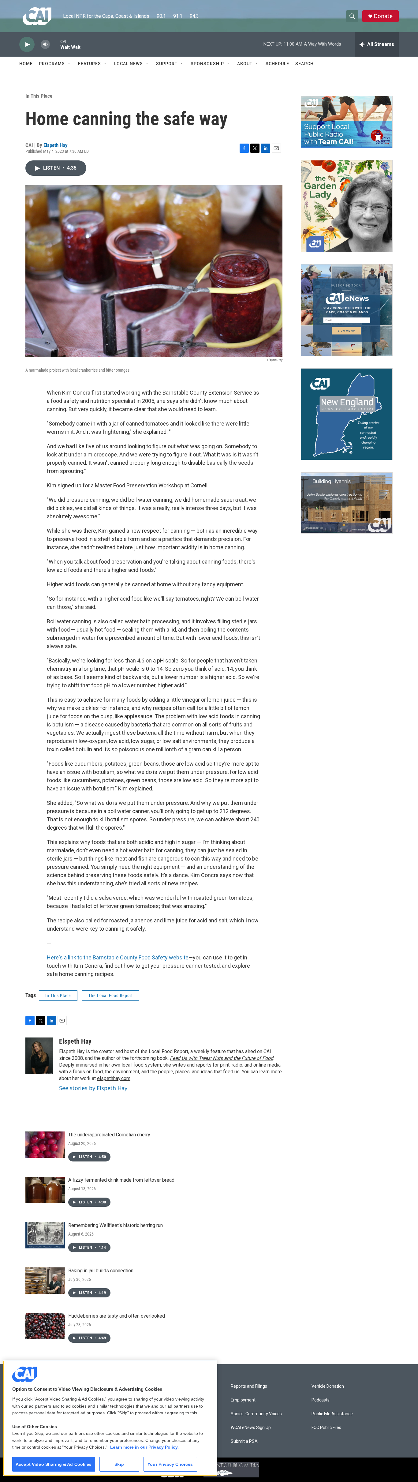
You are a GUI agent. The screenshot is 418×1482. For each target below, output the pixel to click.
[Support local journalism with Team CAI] (346, 122)
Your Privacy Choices (170, 1464)
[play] (27, 44)
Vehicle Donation (328, 1386)
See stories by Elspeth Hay (93, 1088)
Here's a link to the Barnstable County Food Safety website (117, 957)
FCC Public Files (326, 1427)
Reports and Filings (249, 1386)
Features (89, 63)
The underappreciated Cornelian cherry (109, 1135)
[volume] (45, 44)
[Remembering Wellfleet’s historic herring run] (45, 1235)
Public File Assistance (332, 1414)
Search (304, 63)
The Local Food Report (110, 995)
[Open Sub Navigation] (69, 63)
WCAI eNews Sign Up (251, 1427)
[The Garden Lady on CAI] (346, 206)
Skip (119, 1464)
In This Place (38, 96)
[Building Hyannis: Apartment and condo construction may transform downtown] (346, 503)
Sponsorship (207, 63)
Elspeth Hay (55, 145)
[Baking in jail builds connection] (45, 1280)
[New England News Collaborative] (346, 414)
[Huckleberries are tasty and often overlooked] (45, 1326)
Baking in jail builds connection (100, 1271)
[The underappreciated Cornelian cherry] (45, 1144)
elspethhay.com (113, 1078)
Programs (52, 63)
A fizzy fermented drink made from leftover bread (121, 1180)
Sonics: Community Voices (256, 1414)
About (244, 63)
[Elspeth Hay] (39, 1055)
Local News (128, 63)
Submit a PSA (244, 1441)
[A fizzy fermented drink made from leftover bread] (45, 1190)
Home (26, 63)
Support (166, 63)
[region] (110, 1418)
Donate (383, 16)
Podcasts (321, 1400)
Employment (243, 1400)
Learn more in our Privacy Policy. (144, 1447)
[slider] (55, 44)
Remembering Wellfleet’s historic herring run (115, 1225)
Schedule (277, 63)
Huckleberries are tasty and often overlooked (116, 1316)
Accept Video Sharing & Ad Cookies (54, 1464)
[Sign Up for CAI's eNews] (346, 310)
